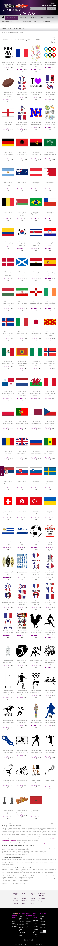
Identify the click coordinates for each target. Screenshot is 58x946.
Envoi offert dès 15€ (21, 925)
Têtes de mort (37, 21)
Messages (4, 25)
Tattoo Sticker (21, 945)
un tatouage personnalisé (45, 843)
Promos (4, 29)
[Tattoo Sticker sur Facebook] (25, 941)
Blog (9, 29)
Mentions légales (21, 934)
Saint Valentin (28, 919)
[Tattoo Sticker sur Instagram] (28, 941)
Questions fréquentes (35, 927)
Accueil (3, 32)
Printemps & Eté (29, 922)
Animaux (17, 21)
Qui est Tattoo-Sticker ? (21, 918)
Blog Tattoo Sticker (21, 922)
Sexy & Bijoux (47, 21)
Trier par (54, 37)
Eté (41, 25)
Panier (52, 9)
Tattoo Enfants (33, 17)
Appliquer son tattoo (18, 29)
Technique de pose (35, 921)
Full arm (11, 25)
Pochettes (41, 17)
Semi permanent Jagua (32, 25)
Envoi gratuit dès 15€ (11, 17)
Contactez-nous (35, 930)
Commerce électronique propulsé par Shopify (33, 945)
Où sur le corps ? (35, 924)
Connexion (44, 5)
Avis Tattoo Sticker (21, 928)
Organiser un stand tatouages (35, 934)
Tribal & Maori (50, 17)
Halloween (28, 924)
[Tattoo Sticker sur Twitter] (32, 941)
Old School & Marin (7, 21)
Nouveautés (48, 25)
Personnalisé (23, 17)
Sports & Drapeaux (26, 21)
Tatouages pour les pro (22, 931)
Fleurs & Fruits (20, 25)
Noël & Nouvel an (28, 927)
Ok (44, 931)
